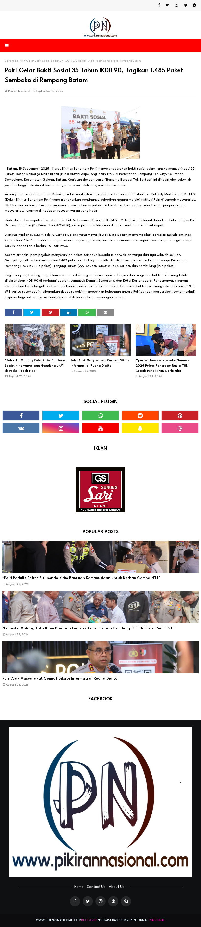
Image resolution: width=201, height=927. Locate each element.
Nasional (157, 920)
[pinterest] (185, 5)
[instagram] (176, 5)
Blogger (89, 920)
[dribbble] (180, 428)
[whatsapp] (100, 415)
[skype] (126, 901)
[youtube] (100, 428)
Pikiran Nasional (19, 91)
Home (78, 887)
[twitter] (167, 5)
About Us (116, 887)
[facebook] (159, 5)
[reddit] (140, 415)
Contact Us (96, 887)
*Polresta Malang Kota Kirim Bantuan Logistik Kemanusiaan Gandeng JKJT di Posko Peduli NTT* (35, 365)
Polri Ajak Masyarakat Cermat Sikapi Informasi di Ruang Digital (100, 363)
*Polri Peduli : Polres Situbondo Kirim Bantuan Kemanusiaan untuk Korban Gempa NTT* (81, 578)
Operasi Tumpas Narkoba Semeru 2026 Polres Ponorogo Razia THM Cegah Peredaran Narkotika (162, 365)
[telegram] (193, 5)
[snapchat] (140, 428)
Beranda (10, 61)
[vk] (21, 428)
